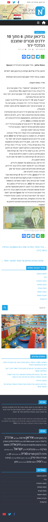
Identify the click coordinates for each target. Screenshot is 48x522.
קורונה (8, 457)
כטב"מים (6, 450)
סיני (7, 454)
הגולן (21, 441)
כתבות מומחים (42, 284)
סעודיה (43, 457)
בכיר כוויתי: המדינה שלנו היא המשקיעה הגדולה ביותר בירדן (24, 249)
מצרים (31, 453)
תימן (16, 461)
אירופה (22, 437)
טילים (37, 450)
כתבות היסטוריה (41, 281)
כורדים (11, 450)
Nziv (29, 49)
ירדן (23, 49)
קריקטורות (43, 299)
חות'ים (24, 445)
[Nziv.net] (44, 22)
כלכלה (19, 49)
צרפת (18, 458)
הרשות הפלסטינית (34, 445)
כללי (45, 277)
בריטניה (43, 441)
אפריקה (16, 438)
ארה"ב (9, 437)
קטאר (45, 462)
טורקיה (43, 449)
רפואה (34, 462)
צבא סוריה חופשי (25, 458)
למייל (15, 423)
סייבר (13, 454)
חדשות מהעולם (42, 274)
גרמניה (37, 441)
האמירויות (27, 441)
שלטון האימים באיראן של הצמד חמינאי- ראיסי (22, 260)
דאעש (33, 441)
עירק (33, 457)
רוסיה (39, 461)
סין (10, 453)
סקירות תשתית (42, 295)
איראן (30, 437)
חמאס (7, 444)
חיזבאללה (15, 444)
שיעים (29, 461)
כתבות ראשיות (40, 32)
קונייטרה (13, 458)
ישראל (18, 449)
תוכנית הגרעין (22, 462)
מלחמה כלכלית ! (41, 380)
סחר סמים (18, 454)
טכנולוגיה (30, 449)
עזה (38, 457)
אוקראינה (38, 437)
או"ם (45, 438)
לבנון (38, 454)
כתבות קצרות (42, 288)
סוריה (24, 453)
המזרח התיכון (14, 441)
